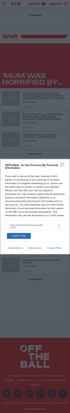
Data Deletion (15, 248)
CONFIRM (19, 235)
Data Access (35, 248)
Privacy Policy (54, 248)
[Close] (63, 165)
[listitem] (35, 226)
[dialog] (35, 206)
